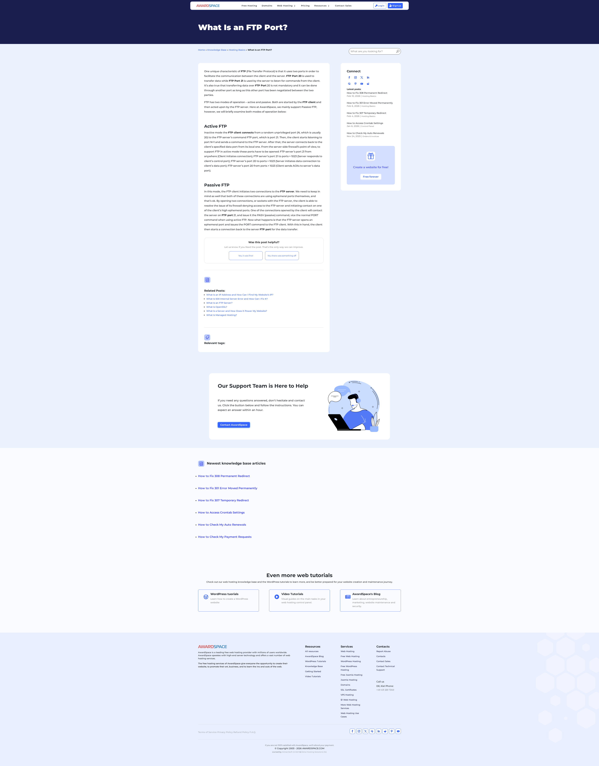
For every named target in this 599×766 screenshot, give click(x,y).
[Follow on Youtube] (361, 83)
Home (201, 49)
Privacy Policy (225, 732)
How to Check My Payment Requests (224, 537)
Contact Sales (383, 661)
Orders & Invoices (371, 136)
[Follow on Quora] (349, 83)
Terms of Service (207, 732)
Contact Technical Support (385, 668)
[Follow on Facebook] (349, 77)
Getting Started (313, 671)
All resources (312, 651)
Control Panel (367, 126)
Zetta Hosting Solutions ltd (313, 752)
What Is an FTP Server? (219, 302)
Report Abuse (383, 651)
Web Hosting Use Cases (350, 715)
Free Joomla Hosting (351, 675)
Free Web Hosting (350, 656)
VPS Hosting (347, 695)
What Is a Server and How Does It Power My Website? (236, 311)
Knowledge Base (216, 49)
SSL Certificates (349, 690)
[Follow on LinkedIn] (367, 77)
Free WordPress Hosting (349, 668)
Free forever (371, 176)
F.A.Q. (253, 732)
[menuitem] (249, 5)
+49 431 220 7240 (385, 690)
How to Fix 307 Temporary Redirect (366, 113)
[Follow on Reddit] (367, 83)
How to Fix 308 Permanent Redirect (367, 93)
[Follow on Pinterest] (355, 83)
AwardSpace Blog (314, 656)
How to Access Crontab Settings (365, 123)
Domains (345, 685)
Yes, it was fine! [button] (245, 255)
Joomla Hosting (349, 680)
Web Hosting (347, 651)
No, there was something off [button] (282, 255)
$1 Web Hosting (349, 700)
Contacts (380, 656)
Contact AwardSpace (233, 424)
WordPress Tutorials (315, 661)
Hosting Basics (237, 49)
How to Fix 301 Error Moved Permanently (370, 102)
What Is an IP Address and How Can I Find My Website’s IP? (239, 294)
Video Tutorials (313, 676)
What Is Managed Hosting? (221, 315)
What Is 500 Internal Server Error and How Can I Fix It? (237, 298)
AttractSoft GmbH (290, 752)
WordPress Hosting (351, 661)
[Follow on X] (361, 77)
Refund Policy (241, 732)
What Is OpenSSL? (216, 307)
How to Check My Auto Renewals (365, 133)
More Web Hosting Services (350, 706)
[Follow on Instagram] (355, 77)
